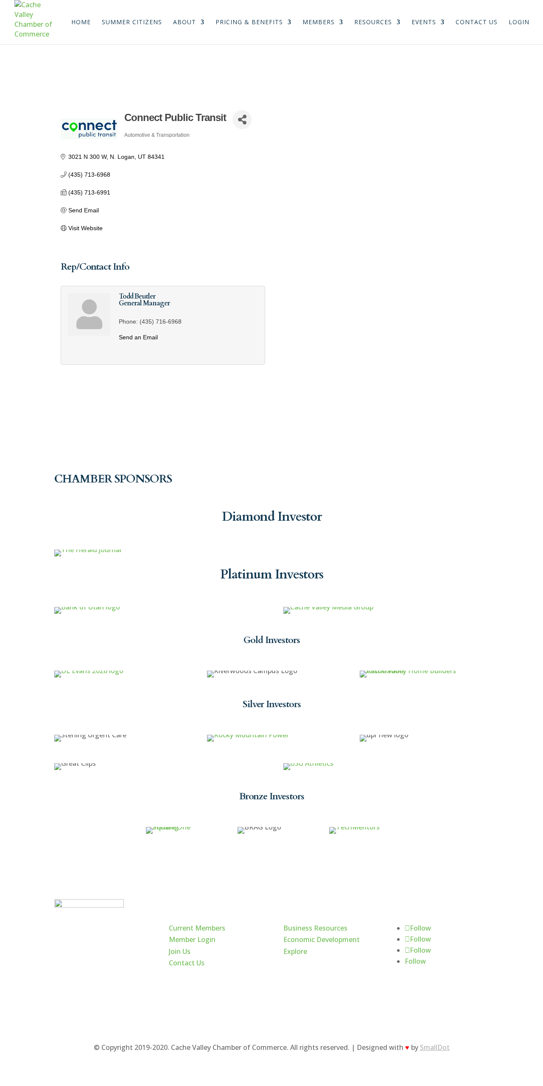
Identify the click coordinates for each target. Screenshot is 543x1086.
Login (519, 22)
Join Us (179, 951)
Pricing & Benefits (249, 22)
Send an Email (138, 337)
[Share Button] (242, 119)
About (184, 22)
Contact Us (477, 22)
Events (423, 22)
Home (81, 22)
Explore (295, 951)
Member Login (192, 939)
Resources (373, 22)
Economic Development (321, 939)
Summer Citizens (132, 22)
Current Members (197, 928)
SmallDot (435, 1047)
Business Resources (315, 928)
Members (318, 22)
